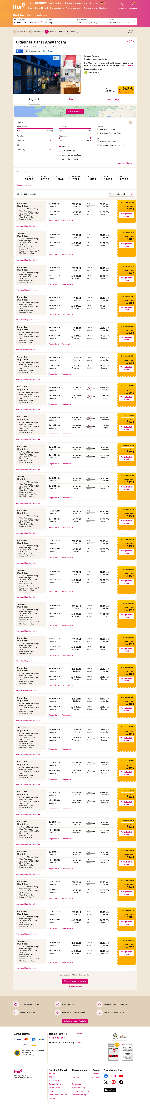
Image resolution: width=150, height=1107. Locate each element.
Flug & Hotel (18, 15)
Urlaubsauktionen (81, 3)
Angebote (34, 99)
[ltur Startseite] (19, 6)
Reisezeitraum (82, 20)
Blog (91, 3)
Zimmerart (21, 145)
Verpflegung (21, 136)
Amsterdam (48, 47)
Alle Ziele (19, 47)
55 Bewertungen (36, 51)
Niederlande (38, 47)
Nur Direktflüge (68, 151)
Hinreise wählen (23, 172)
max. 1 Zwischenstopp (71, 155)
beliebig (65, 146)
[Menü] (126, 1034)
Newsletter (69, 3)
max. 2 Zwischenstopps (72, 159)
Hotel (29, 15)
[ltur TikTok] (121, 1084)
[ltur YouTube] (121, 1077)
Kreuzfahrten (41, 15)
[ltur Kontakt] (136, 31)
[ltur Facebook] (106, 1077)
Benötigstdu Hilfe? (130, 31)
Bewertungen (113, 99)
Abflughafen (49, 20)
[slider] (18, 128)
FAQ (97, 3)
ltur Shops (58, 3)
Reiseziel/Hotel (20, 20)
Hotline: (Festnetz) (41, 3)
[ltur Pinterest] (114, 1084)
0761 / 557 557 (57, 1037)
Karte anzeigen (75, 111)
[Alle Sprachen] (103, 3)
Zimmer (111, 20)
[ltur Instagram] (114, 1077)
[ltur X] (106, 1084)
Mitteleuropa (28, 47)
